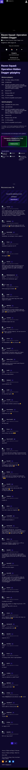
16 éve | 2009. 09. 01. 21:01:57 (12, 441)
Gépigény (14, 54)
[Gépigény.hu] (14, 1)
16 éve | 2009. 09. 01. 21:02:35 (12, 431)
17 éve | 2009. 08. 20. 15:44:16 (12, 704)
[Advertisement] (14, 18)
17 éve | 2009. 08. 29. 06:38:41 (12, 541)
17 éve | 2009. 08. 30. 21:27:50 (12, 517)
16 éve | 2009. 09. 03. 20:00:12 (12, 401)
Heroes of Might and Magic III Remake (10, 750)
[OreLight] (14, 158)
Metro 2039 (4, 755)
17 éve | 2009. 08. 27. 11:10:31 (12, 626)
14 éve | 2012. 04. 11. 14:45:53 (12, 234)
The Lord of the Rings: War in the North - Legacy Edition (11, 758)
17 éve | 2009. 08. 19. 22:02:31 (12, 724)
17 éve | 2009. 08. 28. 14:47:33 (12, 565)
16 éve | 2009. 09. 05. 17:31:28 (12, 372)
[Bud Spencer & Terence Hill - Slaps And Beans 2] (23, 158)
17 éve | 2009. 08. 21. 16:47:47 (12, 675)
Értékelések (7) (14, 58)
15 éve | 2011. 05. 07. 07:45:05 (12, 263)
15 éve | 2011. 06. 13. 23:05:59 (12, 253)
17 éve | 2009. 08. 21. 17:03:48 (12, 665)
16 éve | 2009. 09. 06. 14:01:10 (12, 361)
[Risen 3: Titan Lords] (5, 158)
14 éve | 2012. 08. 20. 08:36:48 (12, 223)
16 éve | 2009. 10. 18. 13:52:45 (12, 296)
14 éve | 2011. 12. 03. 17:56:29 (12, 244)
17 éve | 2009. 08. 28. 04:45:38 (12, 615)
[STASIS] (14, 154)
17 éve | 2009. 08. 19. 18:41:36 (12, 734)
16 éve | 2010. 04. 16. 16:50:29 (12, 286)
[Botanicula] (23, 154)
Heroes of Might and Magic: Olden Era (10, 752)
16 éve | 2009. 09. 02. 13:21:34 (12, 411)
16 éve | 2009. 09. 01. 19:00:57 (12, 486)
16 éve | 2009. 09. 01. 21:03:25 (12, 421)
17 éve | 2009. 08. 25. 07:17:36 (12, 635)
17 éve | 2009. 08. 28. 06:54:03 (12, 599)
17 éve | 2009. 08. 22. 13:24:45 (12, 645)
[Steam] (6, 761)
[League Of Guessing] (5, 154)
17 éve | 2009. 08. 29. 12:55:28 (12, 527)
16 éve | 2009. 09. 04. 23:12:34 (12, 382)
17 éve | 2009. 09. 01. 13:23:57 (12, 498)
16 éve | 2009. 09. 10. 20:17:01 (12, 350)
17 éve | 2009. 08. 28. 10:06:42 (12, 589)
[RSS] (3, 761)
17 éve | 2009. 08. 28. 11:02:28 (12, 575)
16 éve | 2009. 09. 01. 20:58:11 (12, 450)
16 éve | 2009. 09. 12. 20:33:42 (12, 340)
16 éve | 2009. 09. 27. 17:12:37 (12, 329)
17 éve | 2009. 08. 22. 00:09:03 (12, 655)
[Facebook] (13, 761)
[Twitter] (10, 761)
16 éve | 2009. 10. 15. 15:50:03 (12, 307)
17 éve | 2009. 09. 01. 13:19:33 (12, 508)
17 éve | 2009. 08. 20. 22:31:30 (12, 694)
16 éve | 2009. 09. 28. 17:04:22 (12, 319)
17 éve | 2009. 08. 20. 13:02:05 (12, 714)
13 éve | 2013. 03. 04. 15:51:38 (12, 208)
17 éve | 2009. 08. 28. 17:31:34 (12, 552)
